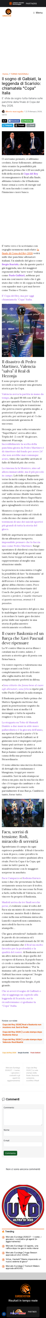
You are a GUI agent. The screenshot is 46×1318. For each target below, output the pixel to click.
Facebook (15, 121)
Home (5, 74)
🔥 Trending (8, 1231)
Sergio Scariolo (23, 1053)
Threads (21, 125)
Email (32, 125)
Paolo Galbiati (35, 1053)
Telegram (8, 125)
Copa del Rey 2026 (9, 1053)
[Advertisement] (23, 45)
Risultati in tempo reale (23, 1300)
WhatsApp (28, 121)
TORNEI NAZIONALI (19, 74)
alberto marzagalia (14, 111)
